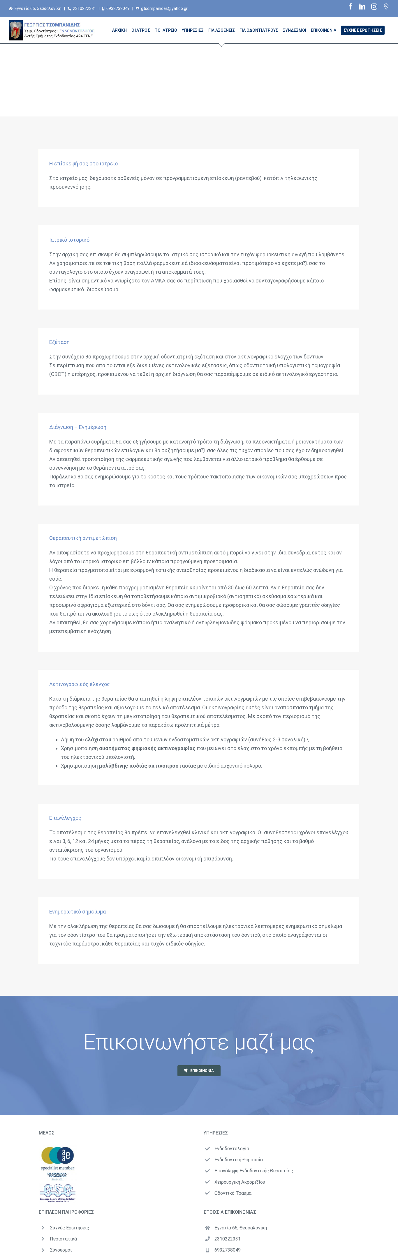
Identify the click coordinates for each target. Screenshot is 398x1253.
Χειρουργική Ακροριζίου (239, 1182)
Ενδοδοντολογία (231, 1148)
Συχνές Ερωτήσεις (69, 1228)
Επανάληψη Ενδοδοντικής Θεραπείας (253, 1171)
